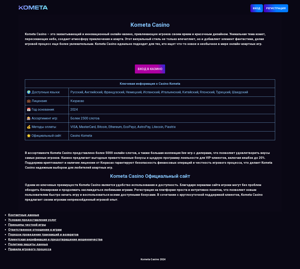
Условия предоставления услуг (32, 220)
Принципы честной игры (27, 225)
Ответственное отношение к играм (35, 229)
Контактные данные (23, 215)
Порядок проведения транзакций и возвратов (43, 234)
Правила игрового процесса (29, 249)
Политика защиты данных (28, 244)
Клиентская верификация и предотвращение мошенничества (55, 239)
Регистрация (276, 8)
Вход (256, 8)
